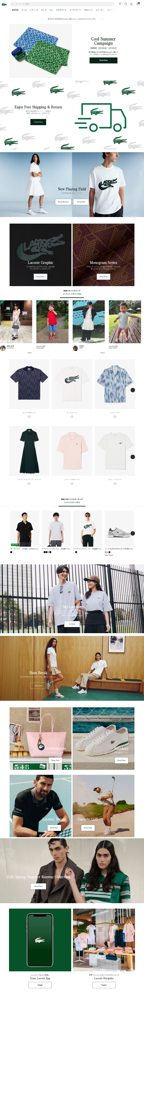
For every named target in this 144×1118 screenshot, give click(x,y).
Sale (51, 10)
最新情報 (15, 10)
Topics (104, 985)
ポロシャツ (88, 10)
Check (40, 985)
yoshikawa (10, 348)
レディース (34, 10)
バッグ (109, 10)
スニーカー (100, 10)
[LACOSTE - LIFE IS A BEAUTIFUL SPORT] (5, 4)
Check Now (38, 122)
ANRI (81, 348)
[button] (112, 10)
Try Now (72, 624)
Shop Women (63, 202)
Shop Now (103, 60)
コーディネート (75, 10)
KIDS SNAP (40, 348)
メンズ (24, 10)
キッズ (43, 10)
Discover (38, 686)
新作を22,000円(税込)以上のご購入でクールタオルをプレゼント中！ (72, 19)
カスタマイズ (61, 10)
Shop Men (81, 202)
